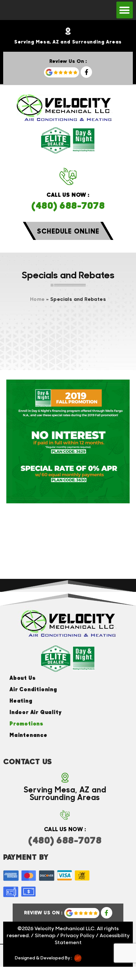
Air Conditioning (33, 689)
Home (37, 298)
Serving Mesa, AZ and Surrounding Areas (68, 41)
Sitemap (45, 935)
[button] (124, 10)
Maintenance (28, 734)
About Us (22, 677)
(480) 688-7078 (68, 205)
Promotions (26, 723)
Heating (21, 700)
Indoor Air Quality (35, 712)
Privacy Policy (77, 935)
